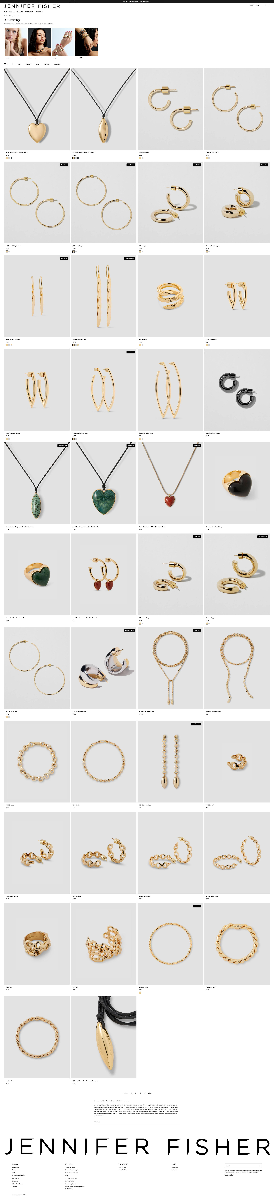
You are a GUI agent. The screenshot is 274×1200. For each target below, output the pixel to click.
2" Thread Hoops (73, 5)
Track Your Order (70, 1167)
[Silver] (9, 158)
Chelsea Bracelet (211, 987)
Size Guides (122, 1167)
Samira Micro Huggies (212, 246)
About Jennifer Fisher (18, 1175)
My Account (254, 5)
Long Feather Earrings (79, 339)
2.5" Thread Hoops (11, 711)
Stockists (15, 1181)
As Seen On (15, 1178)
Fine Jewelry (9, 12)
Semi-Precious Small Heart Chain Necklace (152, 527)
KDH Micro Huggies (12, 896)
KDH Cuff (75, 987)
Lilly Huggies (143, 246)
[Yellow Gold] (140, 158)
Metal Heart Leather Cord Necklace (17, 152)
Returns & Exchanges (71, 1170)
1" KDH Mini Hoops (144, 896)
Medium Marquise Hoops (80, 433)
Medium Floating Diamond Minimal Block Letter (82, 8)
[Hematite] (11, 158)
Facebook (175, 1167)
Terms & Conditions (71, 1178)
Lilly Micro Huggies (145, 617)
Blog (66, 1175)
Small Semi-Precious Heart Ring (15, 617)
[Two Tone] (11, 345)
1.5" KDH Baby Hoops (212, 896)
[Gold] (7, 158)
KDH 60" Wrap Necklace (146, 711)
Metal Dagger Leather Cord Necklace (84, 152)
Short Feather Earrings (13, 339)
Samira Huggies (211, 617)
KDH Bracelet (10, 805)
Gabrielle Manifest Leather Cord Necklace (85, 1080)
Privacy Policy (69, 1181)
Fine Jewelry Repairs (71, 1172)
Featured (29, 12)
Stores (14, 1170)
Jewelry (20, 12)
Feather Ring (143, 339)
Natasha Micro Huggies (213, 433)
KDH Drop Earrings (145, 805)
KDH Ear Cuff (210, 805)
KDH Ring (9, 987)
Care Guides (122, 1170)
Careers (14, 1186)
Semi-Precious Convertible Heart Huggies (85, 617)
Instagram (175, 1170)
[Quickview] (67, 147)
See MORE (97, 1122)
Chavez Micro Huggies (79, 711)
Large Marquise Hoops (146, 433)
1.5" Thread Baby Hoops (75, 2)
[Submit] (259, 1166)
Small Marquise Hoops (13, 433)
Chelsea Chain (143, 987)
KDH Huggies (77, 896)
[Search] (266, 5)
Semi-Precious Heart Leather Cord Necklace (86, 527)
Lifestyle (39, 12)
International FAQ (17, 1183)
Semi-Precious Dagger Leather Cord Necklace (20, 527)
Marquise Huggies (211, 339)
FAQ (13, 1172)
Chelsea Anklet (10, 1080)
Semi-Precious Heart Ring (214, 527)
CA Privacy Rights (70, 1183)
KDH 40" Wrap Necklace (213, 711)
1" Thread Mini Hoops (212, 152)
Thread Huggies (144, 152)
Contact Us (15, 1167)
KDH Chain (76, 805)
